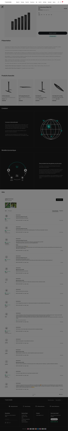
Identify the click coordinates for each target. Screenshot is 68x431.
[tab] (55, 211)
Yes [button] (23, 220)
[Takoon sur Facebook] (7, 422)
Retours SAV (24, 420)
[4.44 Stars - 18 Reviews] (42, 100)
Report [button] (25, 220)
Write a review (54, 419)
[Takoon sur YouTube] (9, 422)
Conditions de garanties (26, 419)
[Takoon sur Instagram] (5, 422)
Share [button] (27, 220)
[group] (10, 199)
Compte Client (24, 415)
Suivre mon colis (24, 416)
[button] (45, 10)
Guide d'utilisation (25, 421)
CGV (22, 417)
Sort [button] (6, 210)
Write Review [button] (59, 199)
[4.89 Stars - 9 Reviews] (59, 100)
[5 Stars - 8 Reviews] (9, 100)
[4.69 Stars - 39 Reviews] (26, 100)
